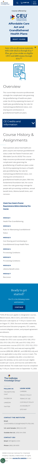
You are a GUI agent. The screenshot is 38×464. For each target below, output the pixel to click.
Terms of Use (25, 398)
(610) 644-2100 (21, 432)
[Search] (17, 3)
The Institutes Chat (9, 393)
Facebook (8, 398)
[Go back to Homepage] (6, 3)
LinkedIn (7, 402)
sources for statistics (20, 458)
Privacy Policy (26, 395)
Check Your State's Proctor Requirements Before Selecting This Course (17, 206)
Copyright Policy (27, 402)
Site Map (23, 409)
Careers (23, 391)
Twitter (7, 406)
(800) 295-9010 (14, 445)
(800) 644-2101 (21, 428)
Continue (19, 307)
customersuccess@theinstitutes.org (19, 423)
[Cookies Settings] (2, 460)
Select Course (19, 39)
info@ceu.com (14, 441)
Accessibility (25, 406)
